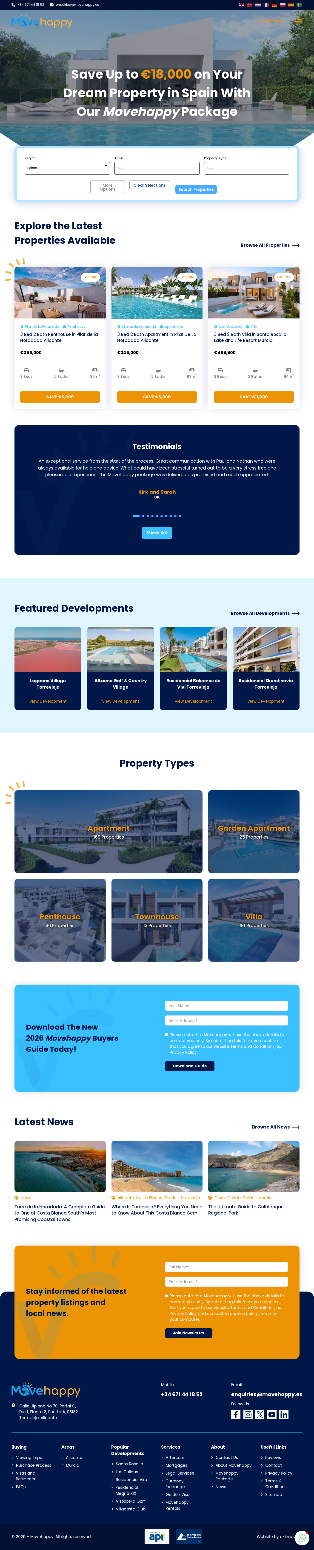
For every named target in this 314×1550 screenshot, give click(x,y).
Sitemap (273, 1494)
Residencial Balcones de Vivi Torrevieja (193, 684)
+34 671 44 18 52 (30, 4)
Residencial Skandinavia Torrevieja (266, 684)
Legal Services (180, 1473)
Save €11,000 (254, 397)
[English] (242, 4)
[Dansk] (250, 4)
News (221, 1487)
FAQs (21, 1487)
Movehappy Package (227, 1476)
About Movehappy (234, 1465)
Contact (273, 1465)
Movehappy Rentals (177, 1505)
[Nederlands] (258, 4)
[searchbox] (157, 168)
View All (157, 532)
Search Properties (196, 189)
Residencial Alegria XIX (126, 1490)
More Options (108, 187)
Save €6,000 (60, 397)
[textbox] (33, 168)
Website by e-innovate (280, 1536)
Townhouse (157, 916)
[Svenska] (300, 4)
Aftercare (175, 1457)
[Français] (266, 4)
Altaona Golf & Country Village (120, 684)
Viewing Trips (29, 1457)
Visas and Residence (26, 1476)
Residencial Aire (131, 1479)
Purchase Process (33, 1465)
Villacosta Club (131, 1509)
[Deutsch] (275, 4)
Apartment (109, 828)
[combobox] (67, 168)
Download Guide (190, 1066)
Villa (254, 916)
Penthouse (60, 916)
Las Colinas (127, 1472)
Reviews (273, 1457)
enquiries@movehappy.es (77, 4)
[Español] (291, 4)
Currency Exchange (175, 1484)
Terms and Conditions (252, 1046)
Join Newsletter (189, 1333)
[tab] (136, 516)
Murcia (72, 1465)
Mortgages (176, 1465)
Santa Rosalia (129, 1464)
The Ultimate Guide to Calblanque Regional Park (246, 1209)
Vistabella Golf (130, 1501)
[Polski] (283, 4)
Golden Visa (178, 1494)
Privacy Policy (183, 1052)
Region (30, 158)
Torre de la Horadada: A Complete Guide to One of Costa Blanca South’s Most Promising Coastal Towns (59, 1213)
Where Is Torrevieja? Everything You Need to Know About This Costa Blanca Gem (157, 1209)
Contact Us (227, 1457)
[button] (302, 1538)
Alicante (74, 1457)
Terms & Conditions (276, 1484)
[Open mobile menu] (299, 21)
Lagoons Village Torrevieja (48, 684)
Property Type (215, 158)
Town (118, 158)
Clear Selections (150, 185)
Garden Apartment (254, 828)
